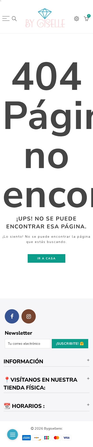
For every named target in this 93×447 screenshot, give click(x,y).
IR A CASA (46, 258)
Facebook (12, 316)
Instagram (28, 316)
